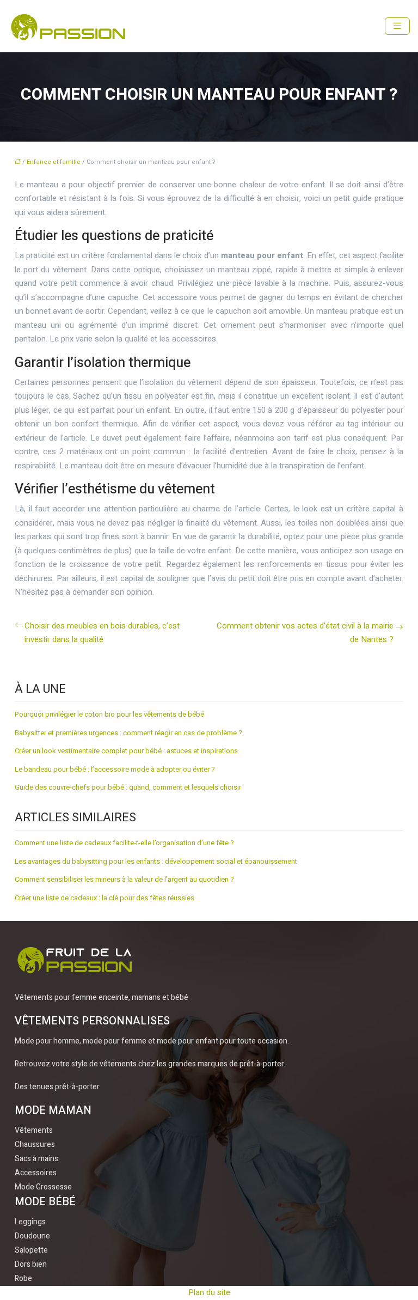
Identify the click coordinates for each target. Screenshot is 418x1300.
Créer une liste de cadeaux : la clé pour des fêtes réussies (104, 898)
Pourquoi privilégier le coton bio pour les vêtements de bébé (109, 714)
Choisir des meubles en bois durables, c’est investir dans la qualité (102, 633)
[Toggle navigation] (397, 26)
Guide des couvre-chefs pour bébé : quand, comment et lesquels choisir (128, 787)
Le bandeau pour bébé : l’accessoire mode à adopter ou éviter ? (115, 769)
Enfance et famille (54, 162)
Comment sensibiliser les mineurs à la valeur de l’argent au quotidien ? (124, 879)
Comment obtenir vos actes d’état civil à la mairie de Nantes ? (305, 633)
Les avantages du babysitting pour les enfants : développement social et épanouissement (156, 861)
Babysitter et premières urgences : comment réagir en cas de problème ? (128, 733)
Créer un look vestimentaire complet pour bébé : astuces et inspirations (126, 751)
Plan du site (209, 1292)
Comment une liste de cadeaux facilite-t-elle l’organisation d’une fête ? (124, 843)
